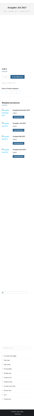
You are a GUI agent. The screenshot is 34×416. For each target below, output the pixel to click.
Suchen (30, 348)
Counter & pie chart (9, 386)
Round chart (7, 390)
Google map (7, 373)
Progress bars (8, 382)
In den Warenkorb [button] (18, 117)
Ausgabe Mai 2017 (19, 136)
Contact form (8, 377)
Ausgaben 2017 (11, 83)
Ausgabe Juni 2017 (19, 123)
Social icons (7, 399)
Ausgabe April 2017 (19, 149)
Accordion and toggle (10, 356)
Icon (5, 395)
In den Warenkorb (17, 77)
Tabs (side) (7, 364)
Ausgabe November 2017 (21, 110)
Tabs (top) (7, 360)
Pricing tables (8, 369)
